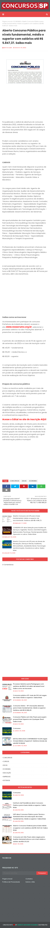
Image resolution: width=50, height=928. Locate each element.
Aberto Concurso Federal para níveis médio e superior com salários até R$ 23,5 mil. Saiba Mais (30, 828)
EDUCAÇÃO (7, 773)
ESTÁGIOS (6, 780)
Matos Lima (8, 48)
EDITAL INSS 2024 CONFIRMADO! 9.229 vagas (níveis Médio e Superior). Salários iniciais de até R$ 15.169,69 (30, 741)
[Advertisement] (25, 100)
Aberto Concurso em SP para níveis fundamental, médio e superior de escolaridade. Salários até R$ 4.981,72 (27, 518)
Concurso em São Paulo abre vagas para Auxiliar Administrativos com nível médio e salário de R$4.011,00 (29, 839)
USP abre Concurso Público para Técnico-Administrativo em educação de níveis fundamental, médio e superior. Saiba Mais (29, 816)
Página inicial (7, 21)
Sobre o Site (30, 882)
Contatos (29, 879)
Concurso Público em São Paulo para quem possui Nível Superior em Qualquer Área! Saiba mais (29, 719)
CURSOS (6, 761)
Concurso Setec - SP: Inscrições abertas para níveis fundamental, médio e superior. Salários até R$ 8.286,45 (29, 708)
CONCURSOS (14, 481)
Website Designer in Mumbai (27, 925)
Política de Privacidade (11, 882)
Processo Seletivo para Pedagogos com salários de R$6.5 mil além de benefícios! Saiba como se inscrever (28, 686)
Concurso (17, 728)
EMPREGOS (6, 777)
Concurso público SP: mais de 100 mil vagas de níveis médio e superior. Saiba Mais (30, 696)
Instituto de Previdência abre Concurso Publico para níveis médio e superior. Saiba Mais (29, 805)
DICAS (24, 481)
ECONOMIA (17, 21)
